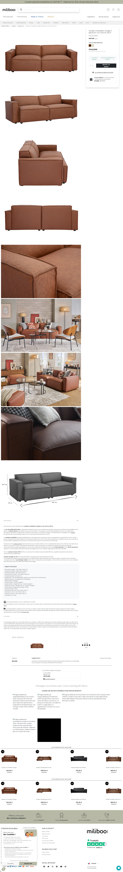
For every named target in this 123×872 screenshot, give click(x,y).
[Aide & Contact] (108, 9)
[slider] (40, 458)
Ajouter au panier (106, 65)
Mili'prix (51, 17)
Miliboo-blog (45, 852)
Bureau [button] (31, 22)
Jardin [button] (81, 22)
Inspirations (91, 17)
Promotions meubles (47, 840)
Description (7, 520)
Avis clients (45, 836)
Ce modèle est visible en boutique (103, 72)
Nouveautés (8, 17)
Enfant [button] (74, 22)
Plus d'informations (50, 679)
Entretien (7, 616)
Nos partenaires (46, 854)
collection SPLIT (17, 543)
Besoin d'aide (45, 831)
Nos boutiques (104, 17)
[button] (24, 705)
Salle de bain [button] (65, 22)
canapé (73, 532)
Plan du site (45, 838)
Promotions (22, 17)
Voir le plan (46, 676)
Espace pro (116, 17)
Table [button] (38, 22)
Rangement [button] (46, 22)
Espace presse (46, 833)
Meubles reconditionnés (99, 22)
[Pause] (3, 458)
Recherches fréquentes (48, 843)
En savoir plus (25, 612)
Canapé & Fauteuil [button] (8, 22)
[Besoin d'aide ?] (118, 868)
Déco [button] (87, 22)
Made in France (37, 17)
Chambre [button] (55, 22)
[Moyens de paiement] (20, 866)
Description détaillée (93, 35)
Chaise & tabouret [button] (21, 22)
